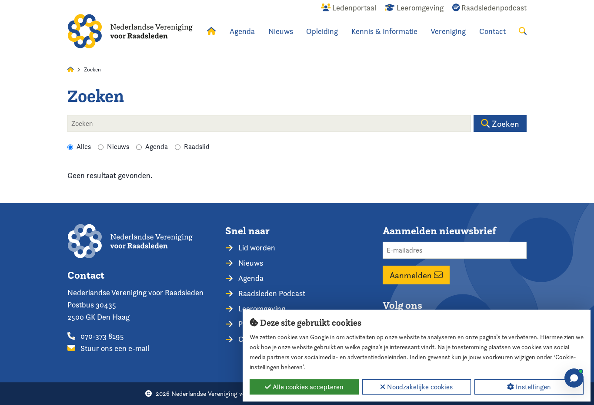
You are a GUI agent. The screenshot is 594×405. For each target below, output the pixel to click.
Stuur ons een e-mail (114, 348)
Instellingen (532, 387)
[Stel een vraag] (574, 378)
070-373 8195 (101, 336)
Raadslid (197, 146)
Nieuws (280, 31)
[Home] (130, 31)
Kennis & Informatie (384, 31)
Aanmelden (412, 275)
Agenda (242, 31)
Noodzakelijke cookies (419, 387)
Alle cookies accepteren (307, 387)
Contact (492, 31)
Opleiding (322, 31)
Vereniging (448, 31)
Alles (84, 146)
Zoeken (504, 123)
